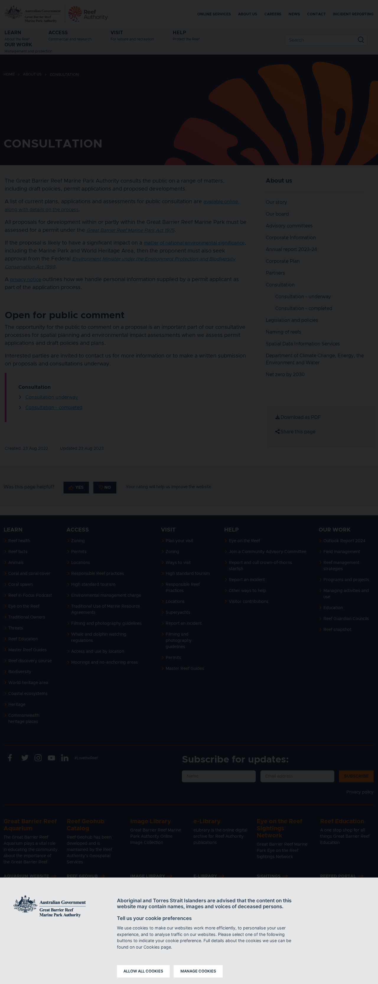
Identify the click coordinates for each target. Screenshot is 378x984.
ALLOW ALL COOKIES (143, 971)
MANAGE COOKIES (198, 971)
